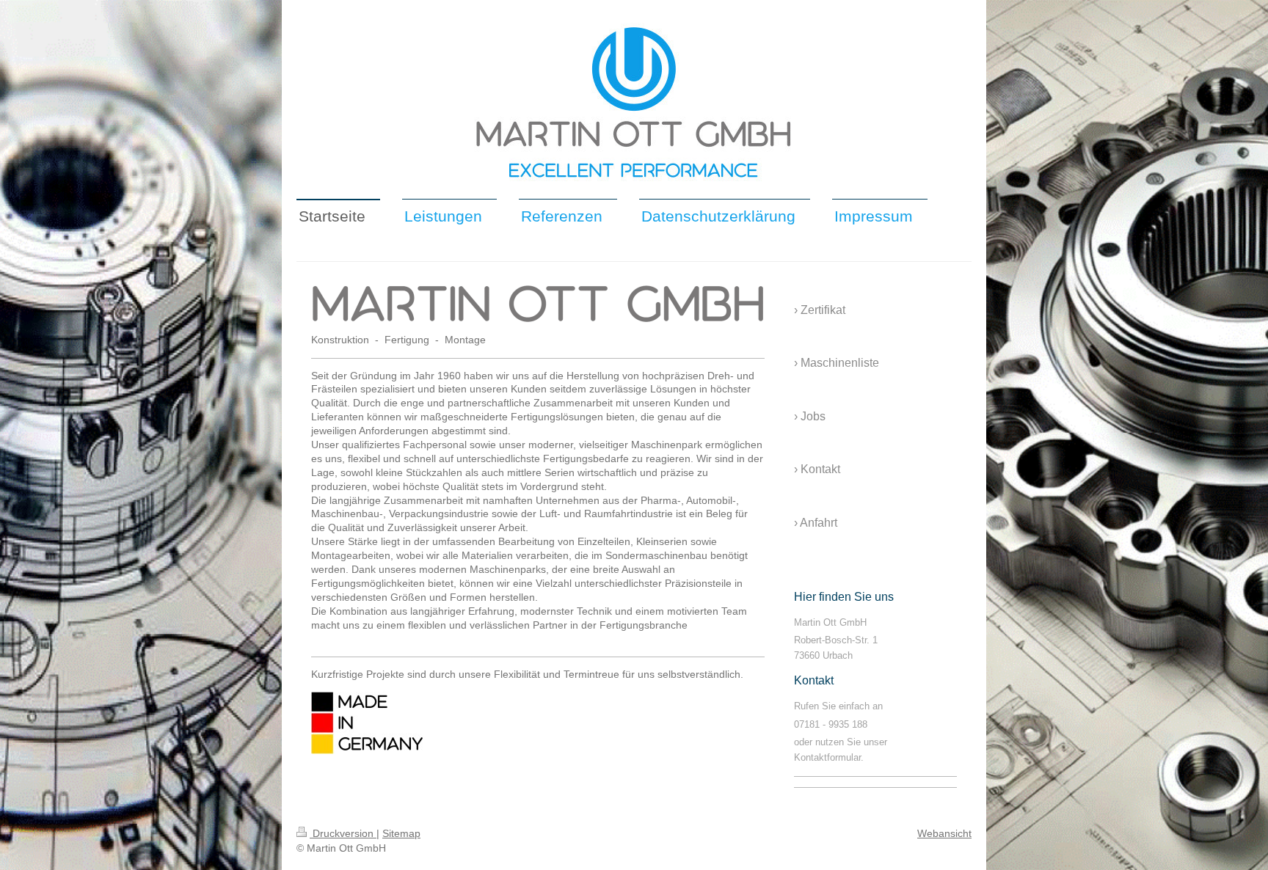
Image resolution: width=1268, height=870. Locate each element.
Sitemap (401, 833)
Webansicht (944, 833)
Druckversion (343, 833)
